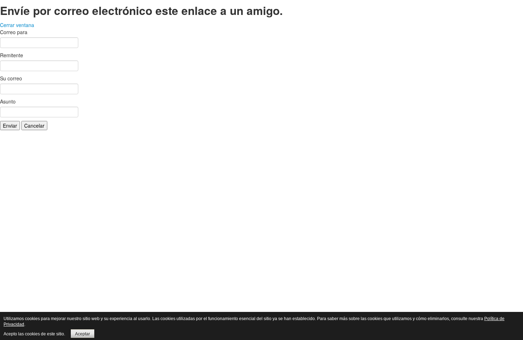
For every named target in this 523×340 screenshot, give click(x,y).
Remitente (11, 55)
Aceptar (82, 333)
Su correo (11, 78)
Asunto (8, 101)
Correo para (13, 32)
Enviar (10, 125)
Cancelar (34, 125)
